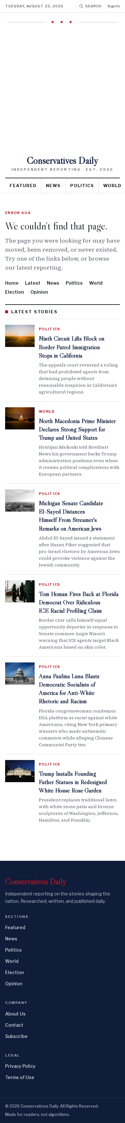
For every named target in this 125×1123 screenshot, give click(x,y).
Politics (82, 185)
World (96, 283)
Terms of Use (19, 1077)
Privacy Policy (20, 1066)
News (53, 185)
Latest (32, 283)
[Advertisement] (62, 89)
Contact (14, 1025)
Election (14, 292)
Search (93, 6)
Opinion (39, 292)
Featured (23, 185)
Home (12, 283)
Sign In (113, 6)
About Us (15, 1013)
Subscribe (16, 1036)
